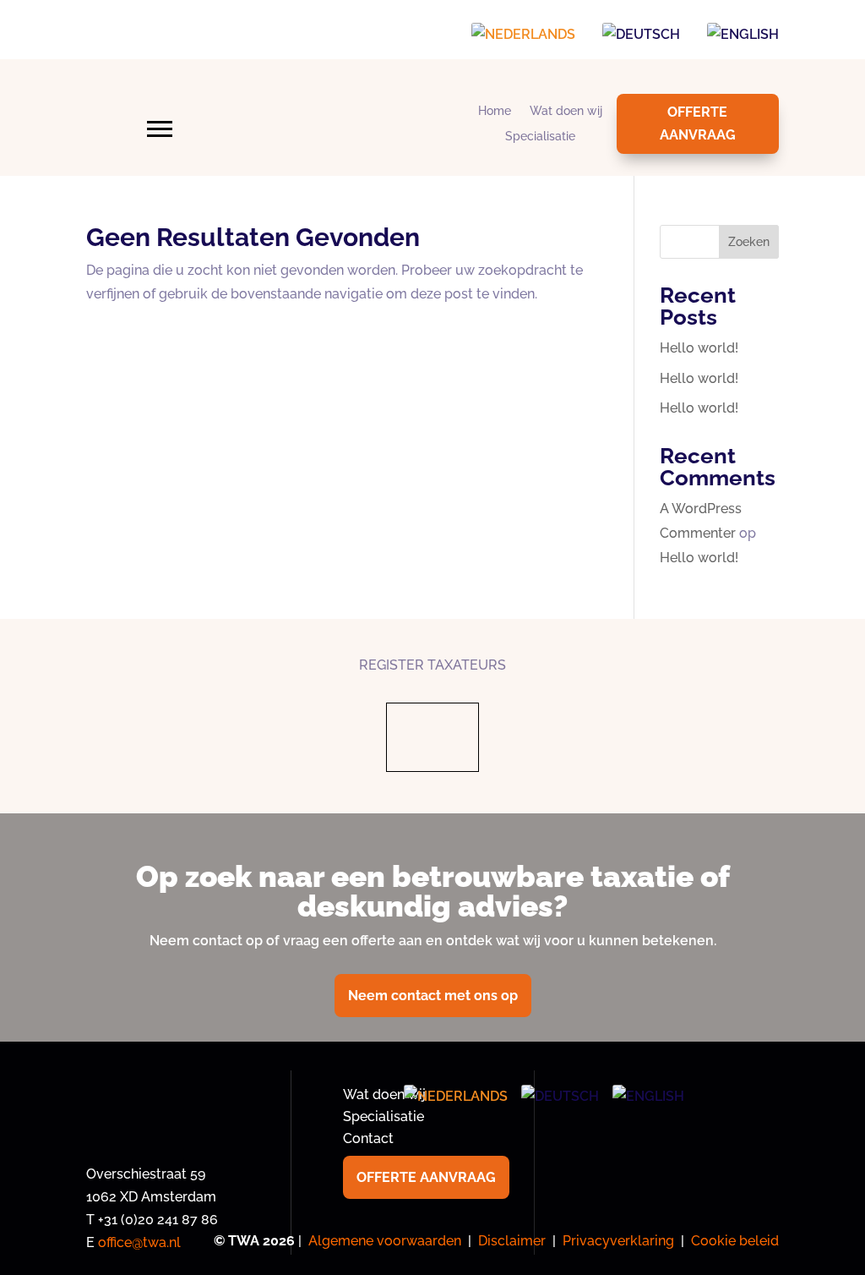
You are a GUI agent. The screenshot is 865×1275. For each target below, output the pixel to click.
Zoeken (749, 242)
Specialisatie (540, 136)
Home (494, 111)
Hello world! (699, 348)
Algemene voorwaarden (384, 1241)
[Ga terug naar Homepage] (340, 147)
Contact (368, 1138)
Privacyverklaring (618, 1241)
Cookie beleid (735, 1241)
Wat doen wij (566, 111)
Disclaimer (512, 1241)
